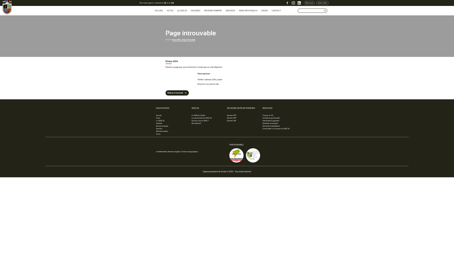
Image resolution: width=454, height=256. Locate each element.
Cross (158, 134)
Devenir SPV (231, 115)
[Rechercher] (325, 11)
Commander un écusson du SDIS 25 (276, 129)
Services (230, 11)
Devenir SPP (231, 118)
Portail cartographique (190, 152)
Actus (170, 11)
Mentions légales (174, 152)
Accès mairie (322, 3)
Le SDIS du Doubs (198, 115)
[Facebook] (287, 3)
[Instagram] (293, 3)
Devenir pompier (213, 11)
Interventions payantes (270, 121)
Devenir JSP (231, 121)
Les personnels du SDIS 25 (202, 118)
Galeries (195, 11)
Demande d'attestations (271, 126)
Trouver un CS (267, 115)
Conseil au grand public (271, 118)
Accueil (159, 11)
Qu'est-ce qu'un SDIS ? (200, 121)
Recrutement (196, 123)
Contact (276, 11)
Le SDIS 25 (182, 11)
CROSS (264, 11)
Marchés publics (248, 11)
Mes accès (309, 3)
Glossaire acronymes (270, 123)
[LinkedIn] (299, 3)
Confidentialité (161, 152)
